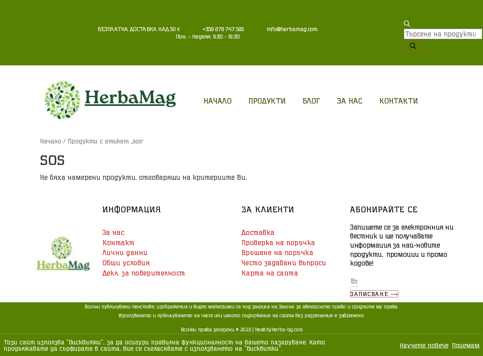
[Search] (413, 46)
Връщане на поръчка (277, 252)
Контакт (119, 242)
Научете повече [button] (424, 345)
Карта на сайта (270, 273)
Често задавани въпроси (284, 262)
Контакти (398, 101)
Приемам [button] (465, 345)
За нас (349, 101)
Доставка (258, 232)
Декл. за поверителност (144, 273)
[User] (388, 12)
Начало (218, 101)
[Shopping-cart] (388, 32)
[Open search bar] (407, 24)
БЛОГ (311, 101)
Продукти (267, 101)
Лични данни (125, 252)
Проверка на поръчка (278, 242)
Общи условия (126, 262)
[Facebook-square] (388, 51)
